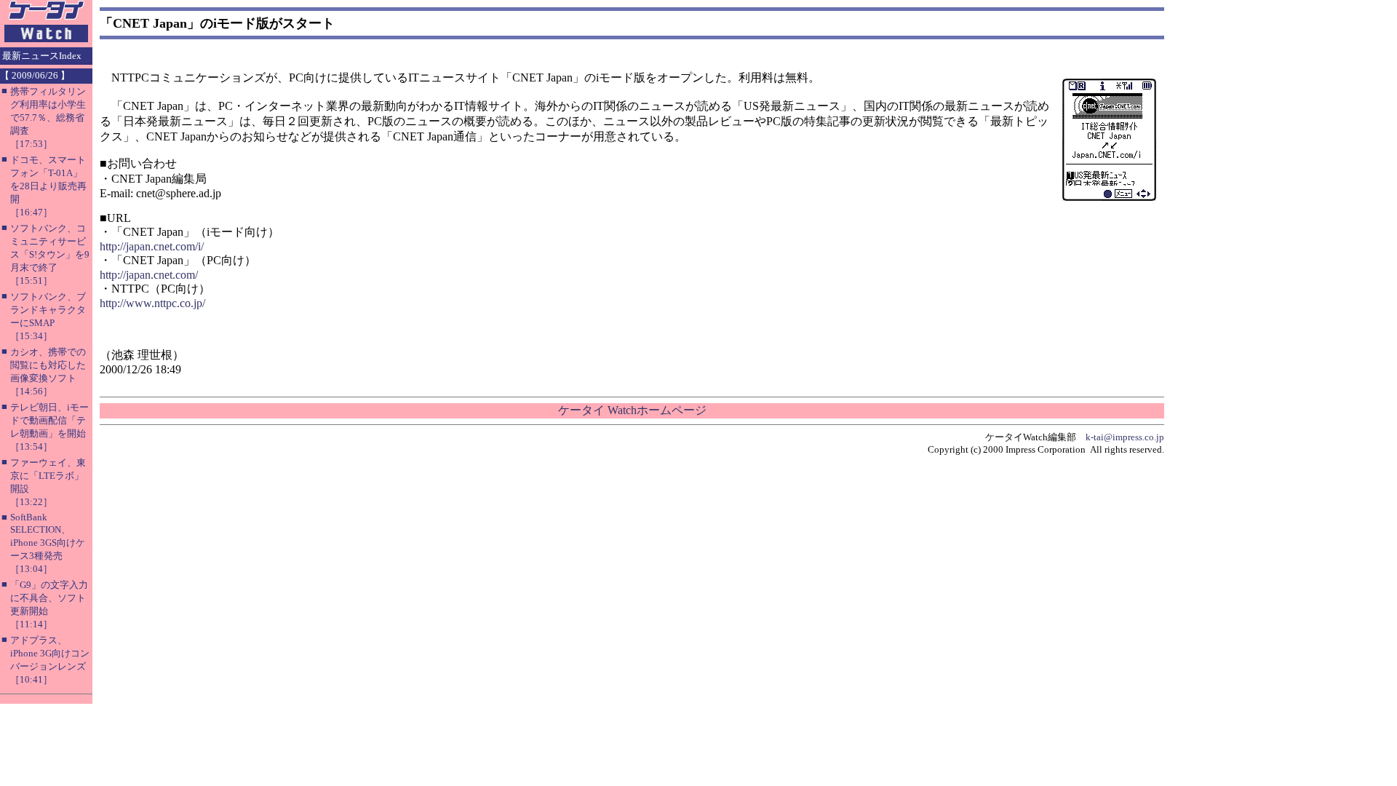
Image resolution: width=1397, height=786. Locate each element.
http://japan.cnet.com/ (149, 275)
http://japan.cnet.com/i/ (152, 246)
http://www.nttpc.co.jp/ (152, 303)
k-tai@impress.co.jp (1125, 437)
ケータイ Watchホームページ (632, 410)
